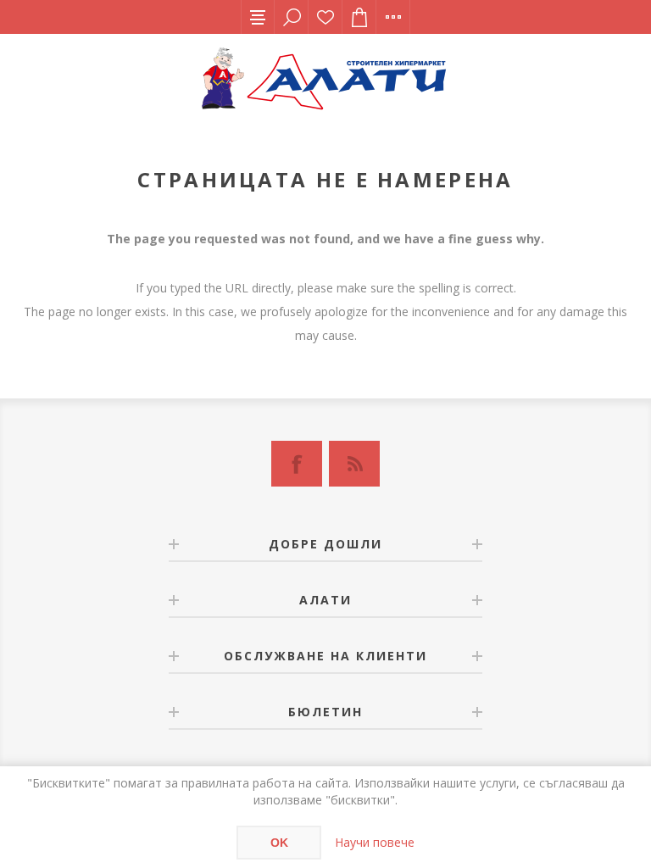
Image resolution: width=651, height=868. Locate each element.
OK (279, 842)
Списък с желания (325, 17)
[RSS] (354, 464)
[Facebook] (296, 464)
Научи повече (375, 842)
